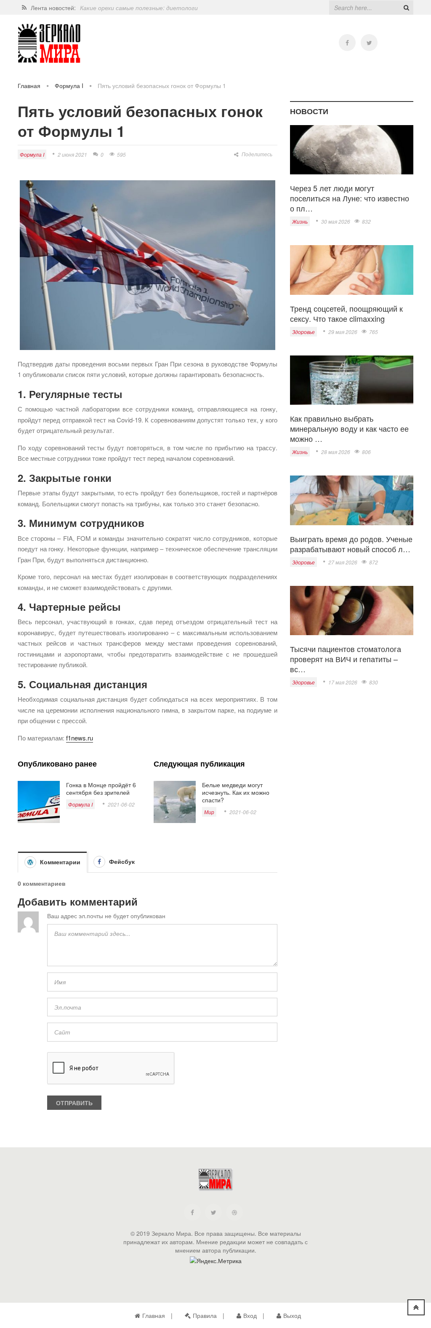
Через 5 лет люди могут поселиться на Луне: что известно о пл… (349, 198)
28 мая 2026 (335, 451)
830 (373, 682)
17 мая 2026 (342, 682)
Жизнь (300, 221)
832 (366, 221)
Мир (209, 811)
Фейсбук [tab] (121, 861)
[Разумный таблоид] (49, 44)
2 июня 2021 (72, 154)
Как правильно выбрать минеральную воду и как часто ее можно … (349, 428)
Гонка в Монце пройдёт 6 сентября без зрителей (101, 788)
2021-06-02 (121, 804)
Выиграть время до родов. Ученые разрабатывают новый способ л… (351, 544)
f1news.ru (79, 737)
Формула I (69, 85)
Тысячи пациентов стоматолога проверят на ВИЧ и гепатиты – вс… (345, 659)
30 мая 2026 (335, 221)
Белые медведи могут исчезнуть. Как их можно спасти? (235, 792)
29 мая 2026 (342, 331)
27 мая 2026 (342, 562)
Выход (292, 1315)
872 (373, 562)
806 (366, 451)
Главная (29, 85)
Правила (205, 1315)
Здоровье (303, 331)
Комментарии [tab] (59, 862)
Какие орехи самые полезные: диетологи (139, 7)
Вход (250, 1315)
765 (373, 331)
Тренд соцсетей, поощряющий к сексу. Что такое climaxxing (346, 313)
